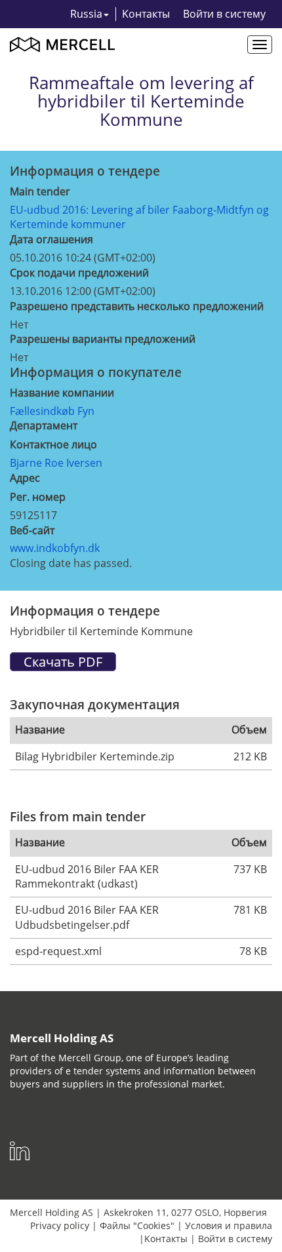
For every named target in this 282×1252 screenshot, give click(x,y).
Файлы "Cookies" (137, 1225)
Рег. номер (38, 497)
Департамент (43, 425)
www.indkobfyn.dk (55, 548)
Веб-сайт (32, 530)
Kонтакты (146, 14)
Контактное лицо (53, 444)
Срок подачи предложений (79, 272)
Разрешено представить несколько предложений (137, 306)
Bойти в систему (224, 14)
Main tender (40, 191)
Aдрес (25, 478)
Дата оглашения (51, 239)
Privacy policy (59, 1225)
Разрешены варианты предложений (102, 339)
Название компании (62, 392)
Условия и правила (228, 1225)
